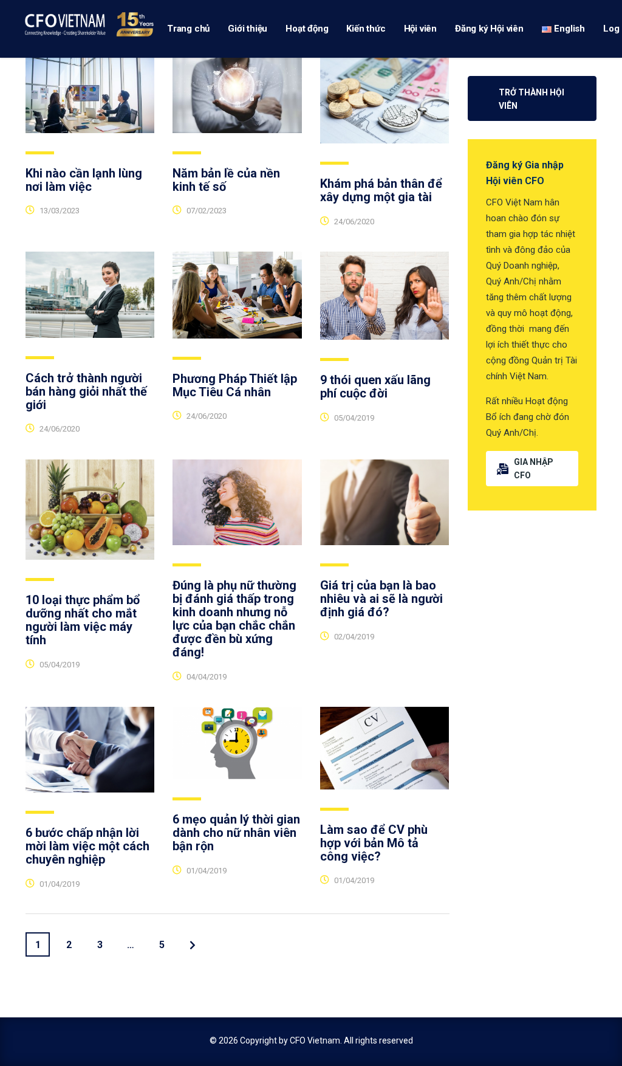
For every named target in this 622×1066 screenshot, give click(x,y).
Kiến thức (365, 28)
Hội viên (420, 28)
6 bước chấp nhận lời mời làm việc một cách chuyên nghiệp (87, 846)
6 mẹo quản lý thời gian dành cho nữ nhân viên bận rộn (236, 832)
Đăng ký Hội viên (489, 28)
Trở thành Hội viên (531, 99)
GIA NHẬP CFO (533, 468)
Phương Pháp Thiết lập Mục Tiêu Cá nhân (235, 385)
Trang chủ (188, 28)
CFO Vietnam (315, 1040)
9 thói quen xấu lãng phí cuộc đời (375, 387)
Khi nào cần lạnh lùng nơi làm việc (84, 180)
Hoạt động (306, 28)
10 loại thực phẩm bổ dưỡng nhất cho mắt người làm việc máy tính (83, 620)
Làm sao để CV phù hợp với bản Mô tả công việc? (374, 843)
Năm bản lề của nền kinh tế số (226, 180)
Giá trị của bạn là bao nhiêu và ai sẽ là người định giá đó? (381, 598)
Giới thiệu (247, 28)
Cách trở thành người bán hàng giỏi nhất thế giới (86, 391)
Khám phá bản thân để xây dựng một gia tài (381, 190)
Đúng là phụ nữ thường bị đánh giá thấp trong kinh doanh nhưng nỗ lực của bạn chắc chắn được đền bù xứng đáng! (234, 618)
